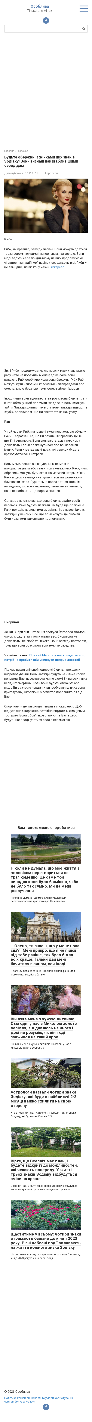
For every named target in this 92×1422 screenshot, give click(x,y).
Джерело (57, 267)
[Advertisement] (46, 90)
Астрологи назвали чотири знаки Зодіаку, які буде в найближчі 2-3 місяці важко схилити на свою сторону (44, 1099)
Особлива (40, 6)
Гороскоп (51, 173)
